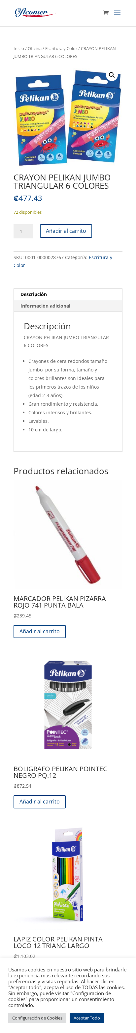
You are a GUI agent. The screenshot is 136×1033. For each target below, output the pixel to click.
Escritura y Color (61, 48)
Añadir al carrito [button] (39, 631)
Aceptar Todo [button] (87, 1018)
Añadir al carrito (66, 230)
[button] (112, 75)
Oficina (35, 48)
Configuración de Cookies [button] (37, 1018)
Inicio (19, 48)
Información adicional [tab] (45, 306)
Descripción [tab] (33, 294)
